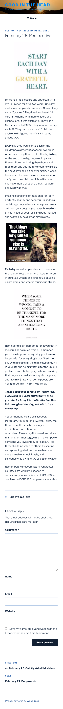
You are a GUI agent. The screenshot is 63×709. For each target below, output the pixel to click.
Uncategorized (20, 497)
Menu (33, 18)
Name (8, 576)
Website (10, 611)
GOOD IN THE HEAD (27, 5)
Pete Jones (41, 31)
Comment (12, 529)
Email (8, 594)
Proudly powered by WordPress (22, 700)
